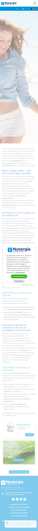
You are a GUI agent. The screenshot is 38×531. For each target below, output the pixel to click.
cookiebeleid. (20, 273)
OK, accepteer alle (19, 276)
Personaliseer (19, 281)
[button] (18, 9)
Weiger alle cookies (27, 285)
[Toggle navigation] (34, 3)
